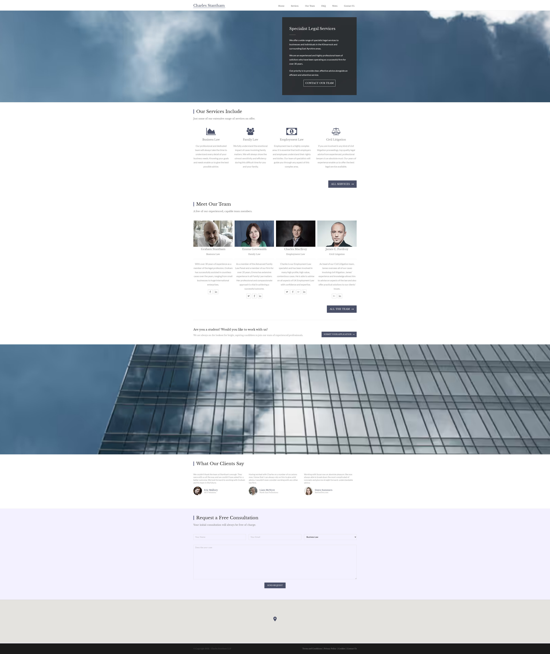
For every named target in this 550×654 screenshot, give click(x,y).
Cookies (341, 649)
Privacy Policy (330, 649)
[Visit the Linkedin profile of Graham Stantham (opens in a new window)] (216, 292)
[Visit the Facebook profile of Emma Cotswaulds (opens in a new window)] (254, 296)
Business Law (211, 139)
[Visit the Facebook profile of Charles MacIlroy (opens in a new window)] (292, 292)
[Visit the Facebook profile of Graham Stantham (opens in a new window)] (210, 292)
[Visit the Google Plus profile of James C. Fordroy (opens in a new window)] (334, 296)
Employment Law (292, 139)
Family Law (250, 139)
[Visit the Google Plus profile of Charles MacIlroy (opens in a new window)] (298, 292)
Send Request (275, 585)
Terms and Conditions (312, 649)
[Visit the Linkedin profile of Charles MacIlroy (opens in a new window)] (304, 292)
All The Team (340, 309)
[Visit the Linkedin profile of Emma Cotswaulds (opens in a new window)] (260, 296)
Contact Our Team (319, 83)
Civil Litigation (336, 139)
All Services (340, 184)
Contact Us (352, 649)
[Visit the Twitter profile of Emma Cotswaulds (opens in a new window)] (248, 296)
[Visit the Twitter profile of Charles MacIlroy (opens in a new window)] (287, 292)
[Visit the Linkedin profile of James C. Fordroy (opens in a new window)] (340, 296)
